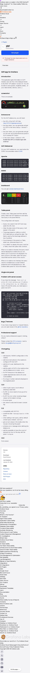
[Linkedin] (15, 659)
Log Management (5, 559)
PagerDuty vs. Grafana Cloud (9, 631)
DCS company (17, 341)
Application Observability (7, 520)
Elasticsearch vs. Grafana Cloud (9, 627)
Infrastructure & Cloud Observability (11, 547)
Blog (1, 594)
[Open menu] (16, 38)
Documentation (4, 592)
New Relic (3, 578)
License (5, 471)
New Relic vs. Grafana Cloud (8, 629)
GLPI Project (6, 476)
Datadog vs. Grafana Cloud (8, 623)
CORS (20, 151)
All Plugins (3, 567)
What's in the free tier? (7, 515)
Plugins (5, 42)
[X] (15, 656)
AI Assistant (3, 517)
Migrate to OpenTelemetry (8, 561)
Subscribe (22, 505)
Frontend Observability (7, 528)
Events (2, 598)
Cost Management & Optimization (10, 555)
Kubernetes (3, 575)
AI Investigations (5, 536)
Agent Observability (6, 518)
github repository (23, 327)
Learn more (3, 6)
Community (3, 596)
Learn (2, 27)
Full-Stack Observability (7, 546)
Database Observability (7, 526)
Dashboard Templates (6, 588)
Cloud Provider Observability (8, 549)
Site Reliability (4, 557)
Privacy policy (24, 507)
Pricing (2, 21)
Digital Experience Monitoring (9, 551)
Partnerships (4, 607)
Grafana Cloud (4, 14)
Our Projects (4, 582)
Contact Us (10, 10)
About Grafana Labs (6, 604)
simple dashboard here (17, 189)
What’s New (3, 538)
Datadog (2, 576)
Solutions (3, 17)
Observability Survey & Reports (9, 600)
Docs (1, 31)
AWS (1, 569)
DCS (4, 479)
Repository (6, 469)
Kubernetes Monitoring (7, 522)
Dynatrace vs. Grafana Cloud (9, 625)
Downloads (3, 10)
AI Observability (5, 544)
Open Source (4, 23)
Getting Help (4, 615)
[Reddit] (15, 671)
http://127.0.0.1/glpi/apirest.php (12, 123)
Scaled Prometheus (6, 553)
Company (3, 33)
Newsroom (3, 609)
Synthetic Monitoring (6, 530)
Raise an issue (7, 474)
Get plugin (15, 53)
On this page (14, 669)
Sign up (12, 38)
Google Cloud (4, 571)
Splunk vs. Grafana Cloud (8, 633)
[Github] (15, 663)
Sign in (8, 38)
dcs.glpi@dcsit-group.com (13, 343)
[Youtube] (15, 667)
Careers (2, 605)
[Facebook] (15, 652)
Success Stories (5, 611)
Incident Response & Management (10, 534)
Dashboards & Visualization (8, 524)
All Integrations (4, 565)
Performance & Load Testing (8, 532)
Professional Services (6, 617)
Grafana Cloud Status (6, 540)
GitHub (2, 584)
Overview (3, 511)
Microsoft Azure (5, 573)
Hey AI (2, 619)
